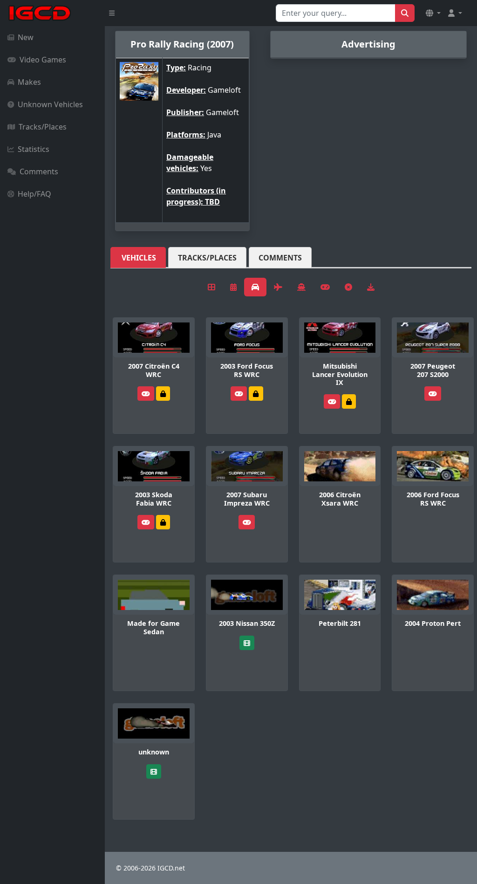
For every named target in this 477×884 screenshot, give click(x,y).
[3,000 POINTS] (349, 401)
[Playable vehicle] (145, 393)
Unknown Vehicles (50, 104)
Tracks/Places (43, 127)
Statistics (33, 149)
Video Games (43, 60)
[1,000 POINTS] (163, 393)
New (26, 37)
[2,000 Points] (256, 393)
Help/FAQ (34, 194)
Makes (29, 82)
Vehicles (139, 258)
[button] (433, 13)
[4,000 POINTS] (163, 522)
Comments (39, 171)
